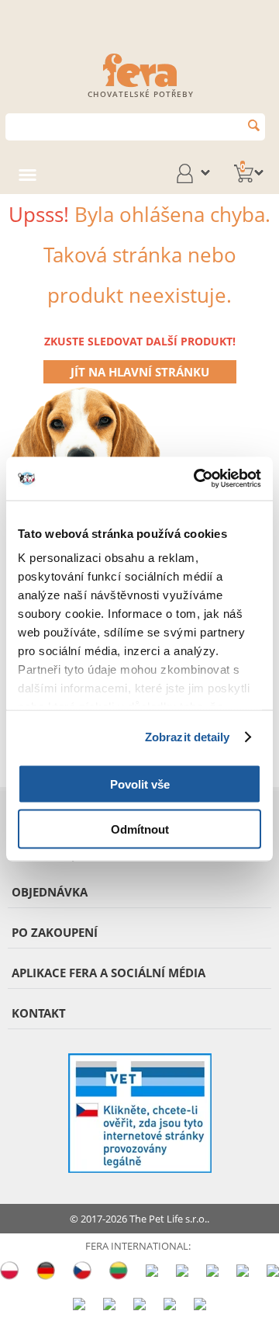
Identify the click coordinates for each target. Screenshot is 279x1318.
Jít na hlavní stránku (140, 372)
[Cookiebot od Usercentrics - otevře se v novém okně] (197, 479)
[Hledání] (253, 125)
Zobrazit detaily (187, 737)
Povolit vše (140, 783)
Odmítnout (140, 829)
